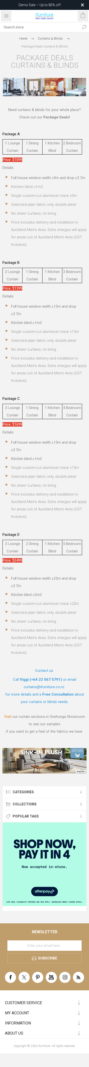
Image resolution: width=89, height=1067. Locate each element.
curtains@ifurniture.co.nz (44, 687)
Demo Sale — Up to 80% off (40, 5)
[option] (44, 760)
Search (84, 27)
